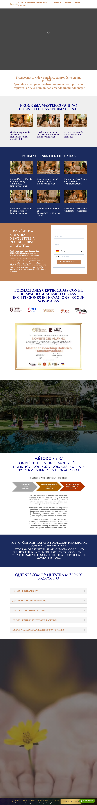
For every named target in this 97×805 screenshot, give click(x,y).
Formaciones (56, 3)
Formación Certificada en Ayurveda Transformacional (75, 181)
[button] (87, 801)
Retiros (68, 3)
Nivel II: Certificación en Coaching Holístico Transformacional (48, 134)
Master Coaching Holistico (36, 3)
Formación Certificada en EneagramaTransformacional (48, 211)
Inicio (20, 3)
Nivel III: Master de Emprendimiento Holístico (73, 134)
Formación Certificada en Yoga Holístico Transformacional (21, 210)
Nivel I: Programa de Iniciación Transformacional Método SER (20, 135)
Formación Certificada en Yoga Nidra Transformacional (48, 181)
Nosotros (22, 6)
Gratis (77, 3)
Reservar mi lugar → (71, 801)
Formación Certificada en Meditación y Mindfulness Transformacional (21, 182)
